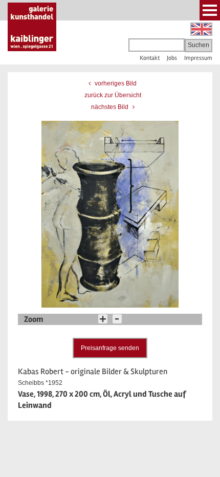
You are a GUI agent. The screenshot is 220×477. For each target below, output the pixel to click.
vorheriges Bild (115, 83)
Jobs (172, 58)
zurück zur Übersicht (112, 95)
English (201, 29)
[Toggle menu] (210, 10)
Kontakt (150, 58)
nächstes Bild (110, 107)
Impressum (198, 58)
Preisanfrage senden (110, 348)
